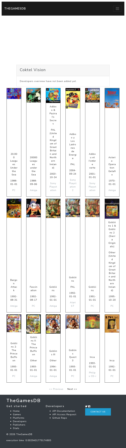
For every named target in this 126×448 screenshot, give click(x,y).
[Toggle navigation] (117, 8)
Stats (16, 428)
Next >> (72, 389)
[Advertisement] (63, 40)
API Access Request (64, 414)
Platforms (18, 417)
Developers (20, 421)
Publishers (19, 424)
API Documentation (63, 411)
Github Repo (59, 417)
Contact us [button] (98, 411)
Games (17, 414)
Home (16, 411)
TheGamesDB (15, 8)
